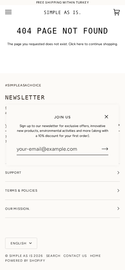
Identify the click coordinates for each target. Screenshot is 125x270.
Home (95, 256)
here (80, 44)
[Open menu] (14, 12)
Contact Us (75, 256)
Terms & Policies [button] (21, 190)
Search (53, 256)
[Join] (99, 149)
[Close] (109, 114)
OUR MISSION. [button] (17, 209)
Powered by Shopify (25, 260)
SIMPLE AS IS (21, 256)
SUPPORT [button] (13, 173)
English (19, 243)
